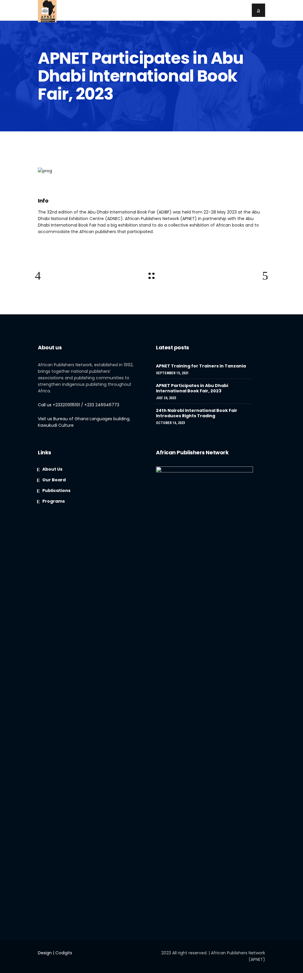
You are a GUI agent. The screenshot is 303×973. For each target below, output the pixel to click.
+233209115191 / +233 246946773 (86, 405)
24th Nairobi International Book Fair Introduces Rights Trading (196, 413)
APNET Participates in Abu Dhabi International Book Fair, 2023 (192, 388)
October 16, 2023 (170, 423)
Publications (56, 490)
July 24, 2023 (166, 398)
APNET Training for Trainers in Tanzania (201, 366)
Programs (53, 501)
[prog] (151, 171)
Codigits (63, 953)
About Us (52, 469)
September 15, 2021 (172, 373)
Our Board (54, 480)
